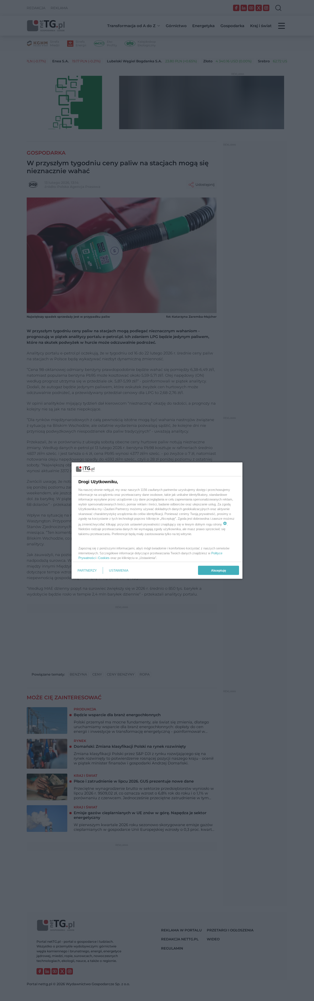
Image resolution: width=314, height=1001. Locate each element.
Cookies (104, 558)
